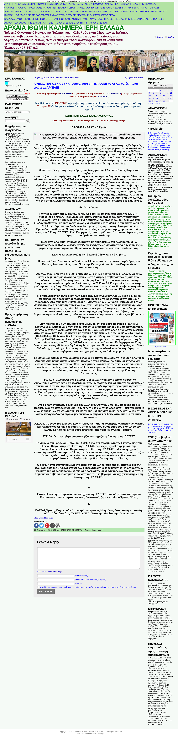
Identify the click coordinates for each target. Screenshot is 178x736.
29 (160, 101)
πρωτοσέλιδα (160, 346)
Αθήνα (7, 81)
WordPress (90, 734)
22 (160, 98)
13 (153, 95)
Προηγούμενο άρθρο (134, 78)
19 (150, 98)
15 (160, 95)
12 (150, 95)
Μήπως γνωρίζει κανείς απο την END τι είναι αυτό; (57, 78)
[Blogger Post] (52, 525)
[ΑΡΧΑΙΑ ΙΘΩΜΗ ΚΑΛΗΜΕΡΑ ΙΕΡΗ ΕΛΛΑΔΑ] (89, 62)
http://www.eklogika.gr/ (43, 518)
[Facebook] (36, 525)
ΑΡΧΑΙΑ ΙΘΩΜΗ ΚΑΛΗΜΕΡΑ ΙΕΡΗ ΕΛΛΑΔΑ (64, 27)
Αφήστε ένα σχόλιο (93, 530)
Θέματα (160, 37)
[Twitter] (41, 525)
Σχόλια (171, 37)
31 (168, 101)
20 (153, 98)
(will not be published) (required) (90, 579)
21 (157, 98)
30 (164, 101)
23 (164, 98)
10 (168, 93)
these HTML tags (55, 571)
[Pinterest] (47, 525)
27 (153, 101)
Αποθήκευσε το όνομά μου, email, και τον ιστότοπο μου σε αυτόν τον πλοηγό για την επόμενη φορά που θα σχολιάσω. (88, 587)
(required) (81, 575)
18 (171, 95)
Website (78, 583)
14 (157, 95)
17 (168, 95)
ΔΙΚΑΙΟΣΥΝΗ (77, 530)
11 (171, 93)
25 (171, 98)
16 (164, 95)
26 (150, 101)
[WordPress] (57, 525)
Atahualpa (100, 734)
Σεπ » (157, 103)
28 (157, 101)
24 (168, 98)
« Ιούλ (150, 103)
